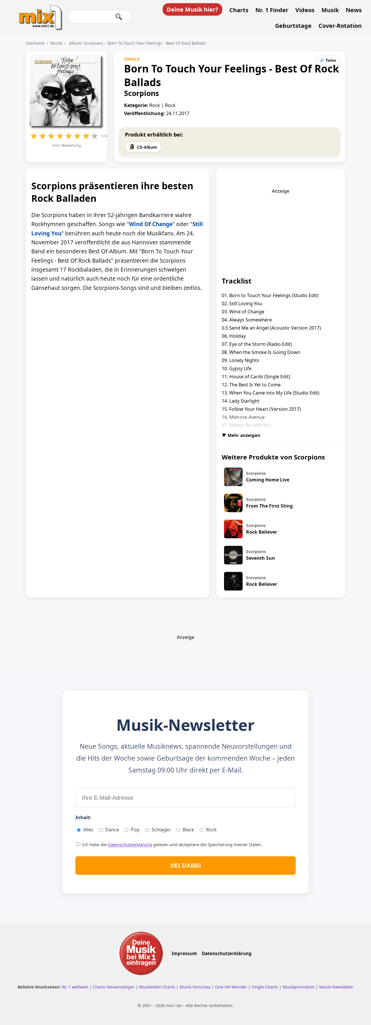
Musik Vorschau (196, 987)
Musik (330, 10)
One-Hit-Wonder (231, 987)
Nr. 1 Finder (271, 10)
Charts (238, 10)
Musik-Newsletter (336, 987)
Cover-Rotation (340, 26)
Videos (304, 10)
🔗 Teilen (327, 60)
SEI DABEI (185, 865)
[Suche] (119, 17)
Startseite (35, 43)
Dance (112, 829)
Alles (88, 829)
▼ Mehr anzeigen (241, 435)
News (354, 10)
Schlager (161, 829)
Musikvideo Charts (157, 987)
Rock (211, 829)
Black (188, 829)
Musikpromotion (299, 987)
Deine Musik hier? (192, 9)
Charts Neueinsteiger (114, 987)
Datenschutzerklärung (130, 844)
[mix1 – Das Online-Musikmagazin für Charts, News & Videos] (38, 13)
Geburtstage (293, 26)
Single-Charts (265, 987)
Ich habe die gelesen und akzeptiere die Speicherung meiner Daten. (171, 844)
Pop (135, 829)
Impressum (184, 953)
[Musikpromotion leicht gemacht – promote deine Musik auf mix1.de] (141, 953)
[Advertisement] (280, 230)
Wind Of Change (150, 224)
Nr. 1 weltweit (75, 987)
